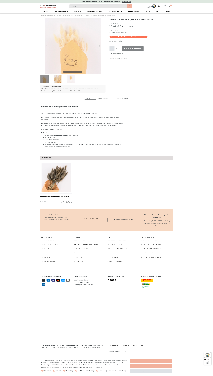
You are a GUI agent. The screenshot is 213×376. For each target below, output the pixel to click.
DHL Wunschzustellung (86, 371)
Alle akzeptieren (151, 361)
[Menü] (210, 353)
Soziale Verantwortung (152, 257)
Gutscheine (78, 257)
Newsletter (78, 261)
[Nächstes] (99, 46)
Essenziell (47, 371)
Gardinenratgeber (114, 261)
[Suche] (129, 6)
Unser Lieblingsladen (49, 244)
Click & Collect (80, 240)
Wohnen (77, 11)
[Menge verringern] (119, 48)
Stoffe (46, 11)
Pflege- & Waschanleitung (117, 248)
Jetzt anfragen (126, 1)
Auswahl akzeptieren (151, 371)
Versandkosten (124, 58)
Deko (148, 11)
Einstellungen (122, 371)
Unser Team (45, 248)
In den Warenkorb (133, 49)
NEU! (168, 11)
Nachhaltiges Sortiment (152, 244)
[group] (56, 177)
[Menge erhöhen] (116, 48)
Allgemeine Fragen (114, 244)
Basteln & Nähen (115, 11)
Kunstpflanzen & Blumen (82, 15)
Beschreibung (90, 98)
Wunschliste (118, 53)
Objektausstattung (81, 248)
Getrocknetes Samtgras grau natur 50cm (54, 196)
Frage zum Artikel (105, 98)
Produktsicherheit (121, 98)
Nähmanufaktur (61, 11)
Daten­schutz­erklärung (76, 367)
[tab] (90, 98)
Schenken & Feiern (94, 11)
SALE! (158, 11)
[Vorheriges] (46, 46)
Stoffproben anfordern (84, 253)
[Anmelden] (159, 6)
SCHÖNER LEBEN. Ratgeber (117, 253)
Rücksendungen (113, 266)
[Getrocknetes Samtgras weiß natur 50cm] (44, 79)
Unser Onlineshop (48, 240)
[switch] (207, 363)
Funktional (112, 371)
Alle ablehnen (151, 366)
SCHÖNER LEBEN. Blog (124, 219)
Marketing (69, 371)
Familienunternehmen (152, 248)
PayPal (101, 371)
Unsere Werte (46, 257)
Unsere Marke (46, 253)
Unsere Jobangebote (49, 261)
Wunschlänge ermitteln (117, 240)
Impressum (97, 367)
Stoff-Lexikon (112, 257)
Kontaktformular (91, 218)
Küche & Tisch (133, 11)
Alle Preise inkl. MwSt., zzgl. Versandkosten (126, 346)
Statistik (58, 371)
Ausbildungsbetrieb (151, 253)
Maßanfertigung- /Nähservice (86, 244)
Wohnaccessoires (68, 15)
